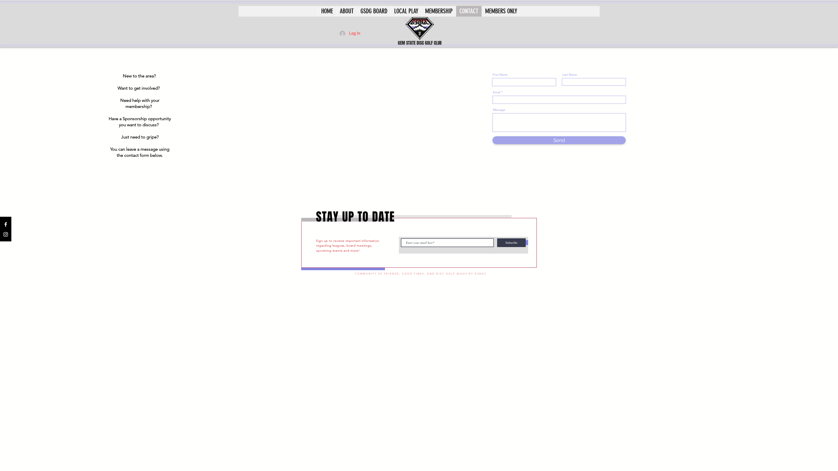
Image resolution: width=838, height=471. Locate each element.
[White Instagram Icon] (6, 234)
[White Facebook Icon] (6, 224)
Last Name (569, 74)
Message (499, 109)
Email (496, 92)
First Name (500, 74)
